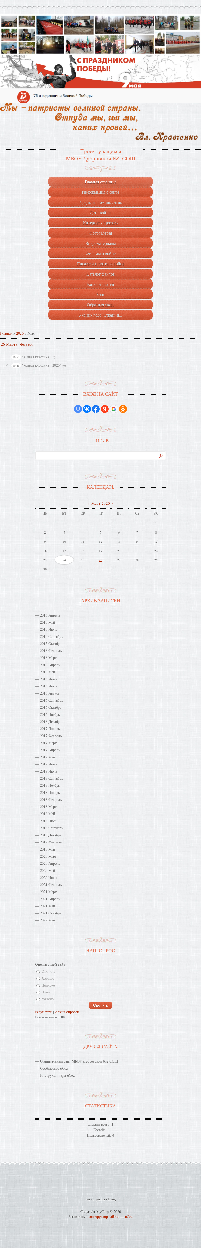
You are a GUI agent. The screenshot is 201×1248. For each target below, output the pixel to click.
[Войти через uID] (78, 409)
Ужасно (48, 999)
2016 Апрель (50, 664)
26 (100, 560)
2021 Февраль (51, 884)
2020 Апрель (50, 863)
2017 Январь (50, 728)
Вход (112, 1199)
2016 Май (47, 671)
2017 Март (48, 742)
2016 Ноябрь (50, 714)
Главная (6, 333)
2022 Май (47, 920)
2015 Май (47, 622)
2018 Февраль (51, 799)
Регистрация (95, 1199)
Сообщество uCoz (54, 1068)
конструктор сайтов (103, 1216)
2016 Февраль (51, 650)
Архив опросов (67, 1011)
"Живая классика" (36, 356)
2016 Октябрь (50, 707)
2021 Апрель (50, 898)
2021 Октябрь (50, 912)
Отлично (48, 971)
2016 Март (48, 657)
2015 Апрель (50, 615)
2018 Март (48, 806)
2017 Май (47, 756)
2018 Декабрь (50, 834)
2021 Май (47, 905)
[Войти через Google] (114, 409)
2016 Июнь (48, 678)
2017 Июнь (48, 764)
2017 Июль (48, 771)
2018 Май (47, 813)
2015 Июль (48, 629)
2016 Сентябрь (51, 700)
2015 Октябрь (50, 643)
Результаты (43, 1011)
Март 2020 (100, 503)
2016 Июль (48, 685)
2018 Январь (50, 792)
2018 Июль (48, 820)
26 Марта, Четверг (17, 344)
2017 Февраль (51, 735)
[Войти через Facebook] (96, 409)
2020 (20, 333)
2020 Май (47, 870)
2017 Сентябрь (51, 778)
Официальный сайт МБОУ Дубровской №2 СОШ (79, 1061)
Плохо (46, 992)
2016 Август (49, 693)
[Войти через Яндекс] (105, 409)
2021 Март (48, 891)
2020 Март (48, 856)
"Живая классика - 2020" (41, 365)
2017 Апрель (50, 749)
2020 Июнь (48, 877)
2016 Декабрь (50, 721)
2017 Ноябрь (50, 785)
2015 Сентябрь (51, 636)
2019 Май (47, 849)
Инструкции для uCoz (57, 1075)
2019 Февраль (51, 842)
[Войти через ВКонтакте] (87, 409)
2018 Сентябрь (51, 827)
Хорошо (48, 978)
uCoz (129, 1216)
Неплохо (48, 985)
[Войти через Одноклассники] (123, 409)
